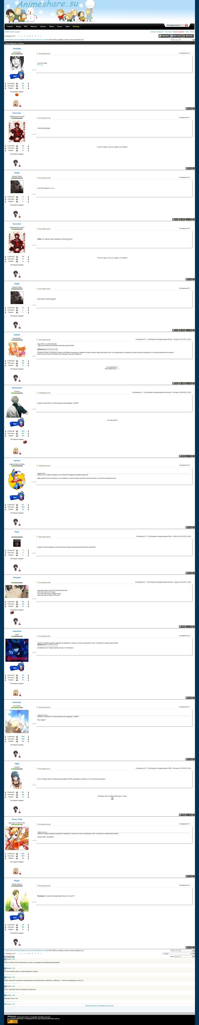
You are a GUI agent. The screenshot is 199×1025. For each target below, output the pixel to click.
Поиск (187, 32)
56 (189, 636)
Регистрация (15, 32)
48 (189, 177)
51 (146, 339)
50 (189, 288)
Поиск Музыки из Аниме (40, 39)
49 (189, 228)
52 (142, 392)
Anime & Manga (20, 39)
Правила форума (178, 32)
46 (189, 53)
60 (189, 885)
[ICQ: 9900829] (189, 815)
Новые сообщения (157, 32)
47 (189, 117)
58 (146, 768)
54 (146, 536)
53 (189, 465)
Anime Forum (9, 39)
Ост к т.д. (40, 65)
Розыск (28, 39)
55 (145, 582)
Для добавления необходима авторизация (99, 1006)
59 (189, 824)
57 (189, 707)
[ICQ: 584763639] (189, 456)
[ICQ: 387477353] (189, 383)
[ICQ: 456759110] (189, 219)
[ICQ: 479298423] (189, 626)
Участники (168, 32)
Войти (8, 32)
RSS (191, 32)
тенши (52, 188)
